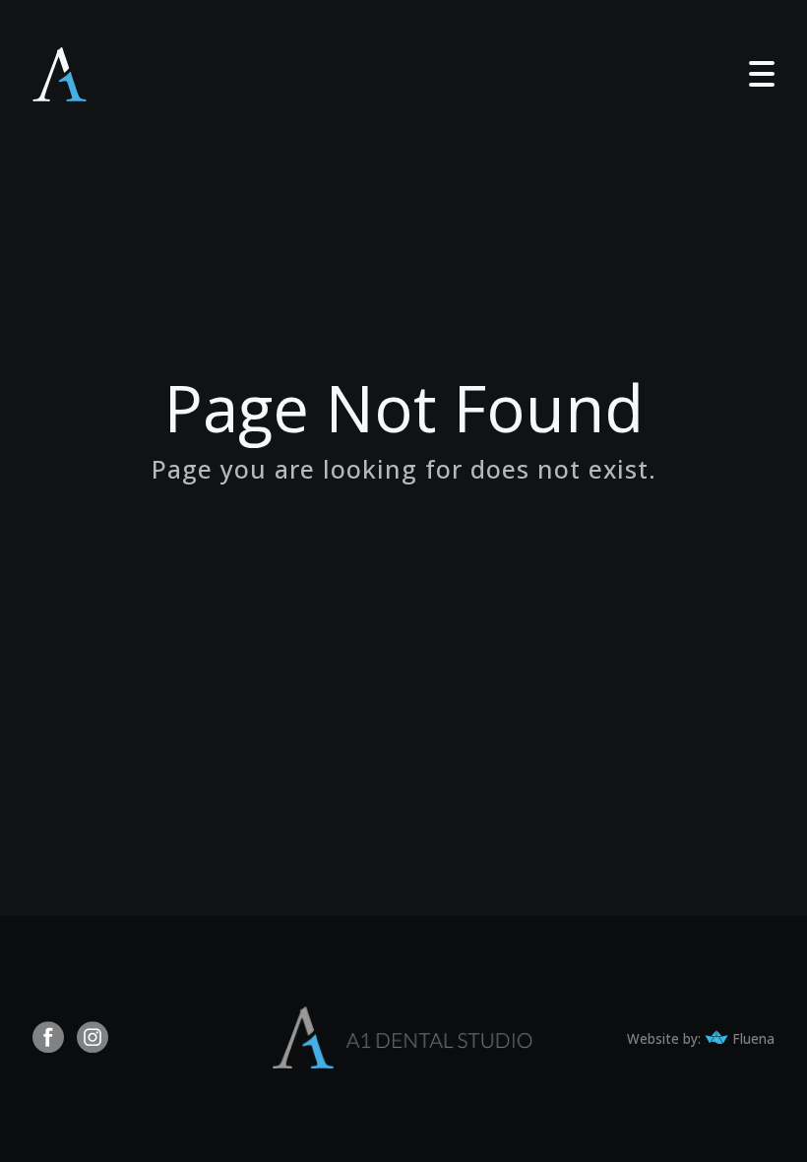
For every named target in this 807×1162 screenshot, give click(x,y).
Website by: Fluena (701, 1039)
